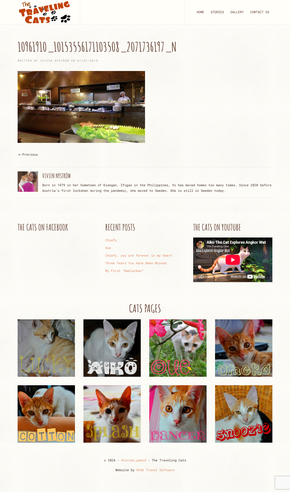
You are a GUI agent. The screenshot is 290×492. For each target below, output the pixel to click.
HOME (200, 12)
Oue (108, 248)
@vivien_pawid (133, 460)
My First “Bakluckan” (124, 271)
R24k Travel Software (156, 470)
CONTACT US (259, 12)
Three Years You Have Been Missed (135, 263)
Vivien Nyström (54, 61)
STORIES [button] (217, 12)
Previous (30, 154)
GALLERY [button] (237, 12)
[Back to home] (44, 12)
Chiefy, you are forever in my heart (138, 255)
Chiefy (111, 240)
